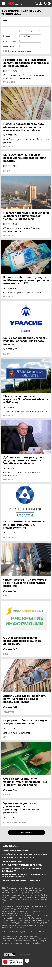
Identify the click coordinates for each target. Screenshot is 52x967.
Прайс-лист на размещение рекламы (22, 865)
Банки (6, 171)
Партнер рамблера (24, 954)
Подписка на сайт (12, 858)
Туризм (7, 596)
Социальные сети (12, 861)
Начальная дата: (9, 41)
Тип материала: (9, 31)
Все (5, 21)
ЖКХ (5, 654)
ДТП (5, 737)
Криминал (9, 82)
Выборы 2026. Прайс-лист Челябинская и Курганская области (24, 875)
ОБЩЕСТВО (8, 146)
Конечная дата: (9, 46)
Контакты (29, 858)
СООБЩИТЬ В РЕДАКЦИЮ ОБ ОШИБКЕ (21, 880)
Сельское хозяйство (14, 823)
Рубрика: (6, 36)
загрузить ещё (26, 832)
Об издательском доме (15, 850)
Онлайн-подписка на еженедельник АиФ (24, 854)
